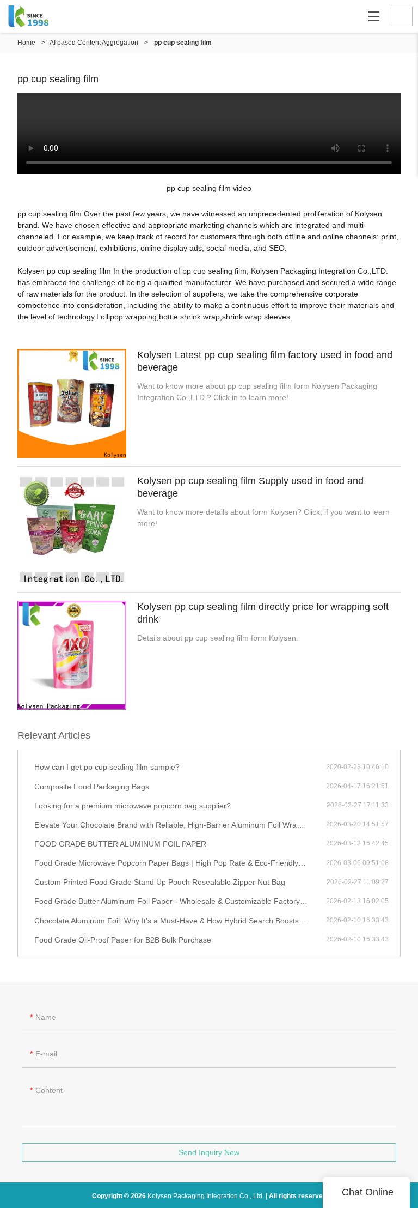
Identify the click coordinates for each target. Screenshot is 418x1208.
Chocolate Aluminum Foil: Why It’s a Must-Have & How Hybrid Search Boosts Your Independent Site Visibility (180, 920)
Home (26, 42)
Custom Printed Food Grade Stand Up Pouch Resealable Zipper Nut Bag (159, 882)
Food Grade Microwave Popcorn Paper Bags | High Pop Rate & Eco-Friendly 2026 (176, 863)
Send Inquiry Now (209, 1152)
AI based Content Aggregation (94, 42)
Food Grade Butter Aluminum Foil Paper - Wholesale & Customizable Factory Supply (179, 901)
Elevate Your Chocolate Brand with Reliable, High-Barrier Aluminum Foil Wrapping (175, 824)
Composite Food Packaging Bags (91, 786)
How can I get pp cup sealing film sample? (107, 767)
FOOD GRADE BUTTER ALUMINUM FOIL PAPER (120, 843)
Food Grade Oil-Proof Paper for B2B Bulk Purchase (122, 939)
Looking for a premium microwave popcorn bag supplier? (132, 805)
